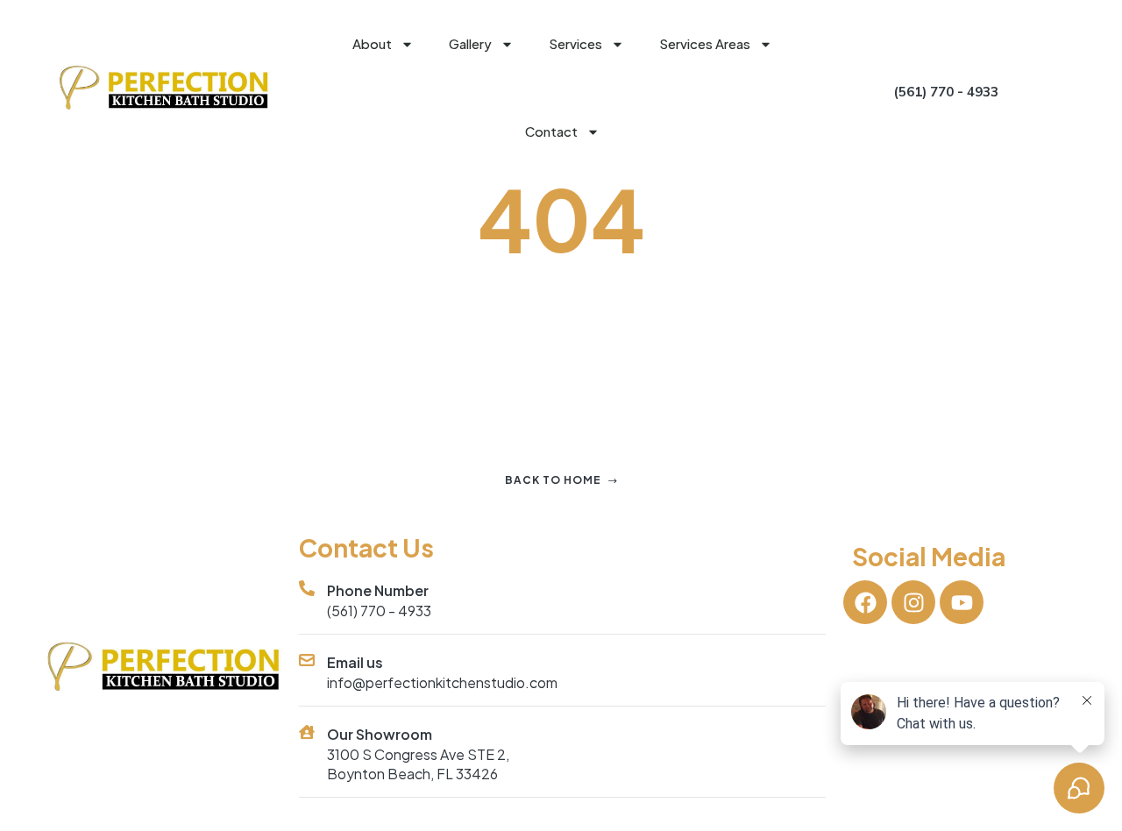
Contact (551, 131)
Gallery (470, 43)
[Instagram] (913, 602)
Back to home (553, 480)
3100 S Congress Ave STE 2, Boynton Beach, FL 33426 (418, 764)
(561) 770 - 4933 (379, 610)
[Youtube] (962, 602)
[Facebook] (865, 602)
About (372, 43)
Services (575, 43)
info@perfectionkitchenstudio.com (442, 682)
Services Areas (704, 43)
